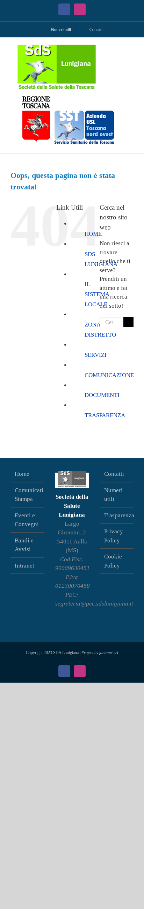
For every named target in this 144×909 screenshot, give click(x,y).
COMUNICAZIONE (109, 375)
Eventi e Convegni (27, 520)
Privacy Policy (113, 536)
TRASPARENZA (105, 415)
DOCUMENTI (102, 395)
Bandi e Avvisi (24, 545)
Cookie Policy (113, 561)
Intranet (24, 565)
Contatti (114, 474)
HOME (93, 234)
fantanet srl (108, 652)
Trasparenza (117, 515)
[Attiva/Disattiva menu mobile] (131, 48)
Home (22, 474)
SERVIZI (96, 355)
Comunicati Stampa (28, 495)
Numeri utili (113, 495)
